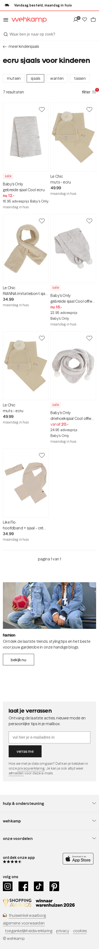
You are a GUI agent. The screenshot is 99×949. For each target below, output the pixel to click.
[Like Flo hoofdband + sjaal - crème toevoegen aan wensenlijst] (42, 455)
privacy (62, 930)
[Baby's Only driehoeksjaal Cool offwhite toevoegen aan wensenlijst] (89, 338)
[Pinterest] (54, 886)
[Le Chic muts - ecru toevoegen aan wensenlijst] (89, 109)
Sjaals (35, 78)
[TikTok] (39, 886)
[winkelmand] (93, 20)
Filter (89, 91)
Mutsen (14, 78)
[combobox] (49, 34)
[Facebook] (23, 886)
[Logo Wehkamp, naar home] (28, 20)
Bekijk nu (18, 659)
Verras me (25, 751)
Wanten (57, 78)
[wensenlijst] (86, 20)
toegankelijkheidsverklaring (28, 930)
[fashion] (49, 605)
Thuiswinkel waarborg (27, 915)
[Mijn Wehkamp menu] (77, 20)
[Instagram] (8, 886)
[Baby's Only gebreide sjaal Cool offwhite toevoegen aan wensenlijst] (89, 221)
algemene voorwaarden (24, 923)
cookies (80, 930)
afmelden (16, 773)
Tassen (80, 78)
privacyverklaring (31, 768)
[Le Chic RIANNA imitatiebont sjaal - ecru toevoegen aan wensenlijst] (42, 221)
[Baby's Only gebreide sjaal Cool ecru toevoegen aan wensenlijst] (42, 109)
